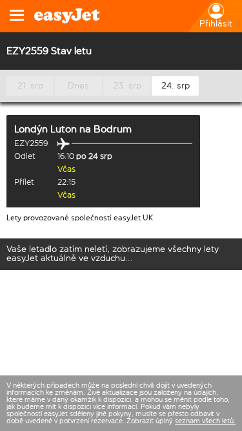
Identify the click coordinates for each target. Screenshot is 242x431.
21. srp (30, 85)
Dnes (78, 85)
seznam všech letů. (205, 421)
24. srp (175, 85)
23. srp (127, 85)
